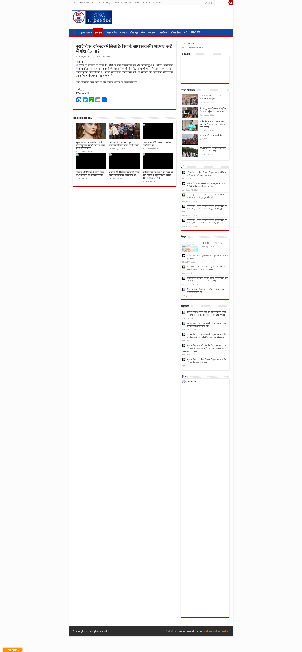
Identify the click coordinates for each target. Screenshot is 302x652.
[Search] (231, 2)
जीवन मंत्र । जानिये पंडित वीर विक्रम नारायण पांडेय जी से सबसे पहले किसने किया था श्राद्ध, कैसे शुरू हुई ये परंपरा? (204, 209)
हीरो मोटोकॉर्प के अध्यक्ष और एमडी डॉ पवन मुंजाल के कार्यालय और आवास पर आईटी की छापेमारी (158, 175)
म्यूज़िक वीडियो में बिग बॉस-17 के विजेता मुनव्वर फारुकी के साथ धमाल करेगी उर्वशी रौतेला (90, 145)
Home (136, 3)
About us (146, 3)
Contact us (157, 3)
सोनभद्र (134, 32)
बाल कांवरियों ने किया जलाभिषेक (211, 135)
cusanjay (82, 56)
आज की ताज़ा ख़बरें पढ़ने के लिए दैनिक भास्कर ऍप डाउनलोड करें (106, 82)
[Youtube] (209, 3)
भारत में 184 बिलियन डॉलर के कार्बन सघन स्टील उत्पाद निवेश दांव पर (124, 173)
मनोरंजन (163, 32)
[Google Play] (212, 3)
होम (74, 32)
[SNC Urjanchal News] (91, 16)
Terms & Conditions (122, 3)
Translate (199, 47)
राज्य (122, 32)
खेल (143, 32)
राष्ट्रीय (98, 32)
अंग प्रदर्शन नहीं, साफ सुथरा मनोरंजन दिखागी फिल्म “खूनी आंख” (124, 144)
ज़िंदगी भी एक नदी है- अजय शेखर (211, 243)
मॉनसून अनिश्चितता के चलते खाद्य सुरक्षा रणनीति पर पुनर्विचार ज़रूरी (90, 173)
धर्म (185, 32)
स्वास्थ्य (151, 32)
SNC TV (195, 32)
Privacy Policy (104, 3)
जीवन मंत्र (176, 32)
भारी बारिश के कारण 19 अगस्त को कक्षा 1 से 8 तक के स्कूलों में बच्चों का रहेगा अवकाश (213, 124)
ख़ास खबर (85, 32)
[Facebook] (203, 3)
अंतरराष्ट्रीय (111, 32)
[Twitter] (205, 3)
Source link (82, 92)
